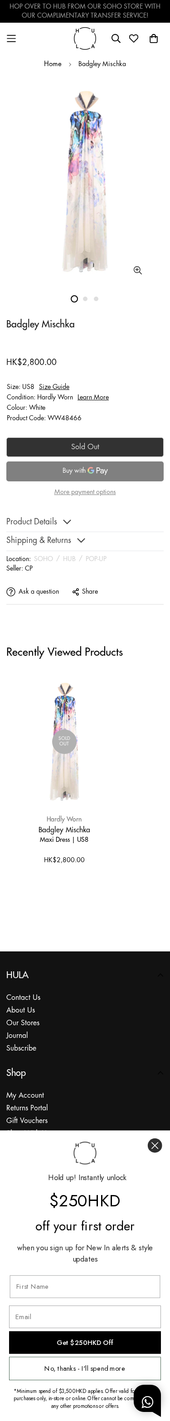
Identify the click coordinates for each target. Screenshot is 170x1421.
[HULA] (85, 38)
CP (29, 568)
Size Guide (54, 387)
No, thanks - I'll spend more (84, 1368)
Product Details (31, 522)
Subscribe (21, 1048)
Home (53, 64)
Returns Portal (27, 1108)
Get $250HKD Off (85, 1343)
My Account (25, 1095)
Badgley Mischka (64, 829)
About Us (20, 1010)
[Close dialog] (154, 1145)
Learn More (93, 397)
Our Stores (22, 1023)
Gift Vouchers (27, 1121)
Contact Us (23, 998)
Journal (17, 1036)
